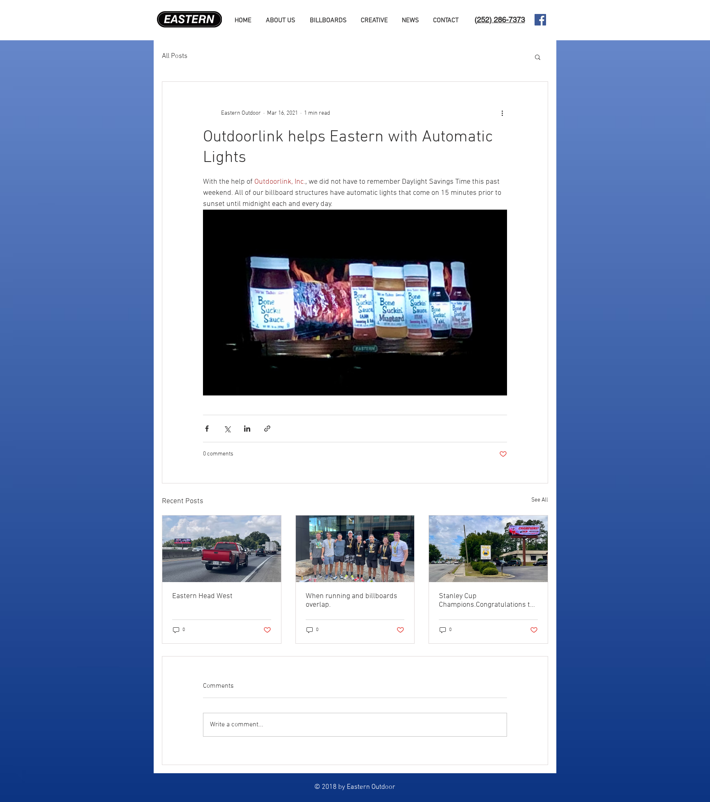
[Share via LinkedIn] (247, 428)
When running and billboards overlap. (351, 600)
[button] (538, 56)
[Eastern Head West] (221, 548)
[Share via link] (267, 428)
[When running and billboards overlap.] (355, 548)
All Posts (174, 56)
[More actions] (502, 113)
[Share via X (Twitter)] (227, 428)
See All (539, 500)
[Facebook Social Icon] (540, 19)
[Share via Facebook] (207, 428)
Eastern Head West (202, 596)
